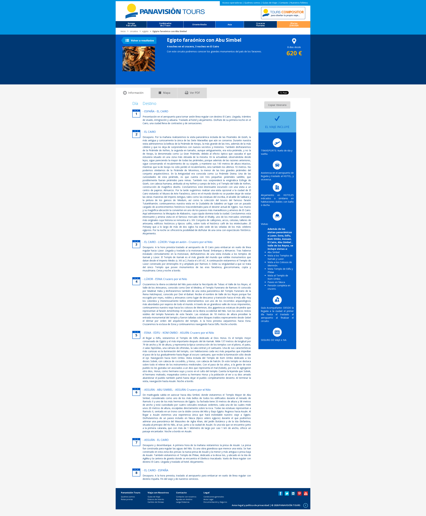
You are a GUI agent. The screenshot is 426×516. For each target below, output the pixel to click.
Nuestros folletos (299, 2)
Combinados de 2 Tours (165, 24)
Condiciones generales (214, 496)
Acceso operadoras (232, 2)
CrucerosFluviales (260, 24)
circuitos (134, 31)
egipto (145, 31)
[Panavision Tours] (165, 10)
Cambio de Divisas (156, 502)
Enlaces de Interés (156, 499)
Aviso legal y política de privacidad (250, 505)
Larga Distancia (182, 502)
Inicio (123, 31)
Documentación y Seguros (215, 502)
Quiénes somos (252, 2)
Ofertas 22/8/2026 (293, 24)
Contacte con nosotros (186, 496)
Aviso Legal (208, 499)
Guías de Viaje (269, 2)
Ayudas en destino (184, 499)
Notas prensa (127, 499)
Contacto (283, 2)
